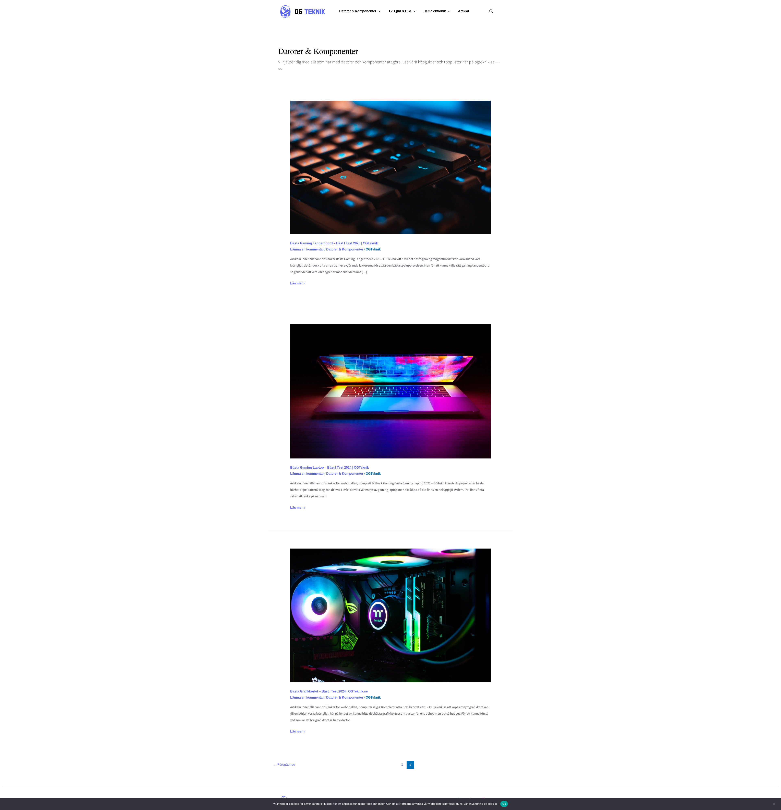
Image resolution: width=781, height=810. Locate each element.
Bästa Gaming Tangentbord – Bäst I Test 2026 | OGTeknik (334, 243)
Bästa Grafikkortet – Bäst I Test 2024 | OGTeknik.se (329, 691)
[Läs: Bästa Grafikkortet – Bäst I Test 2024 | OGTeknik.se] (390, 615)
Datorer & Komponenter (357, 11)
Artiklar (463, 11)
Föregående (284, 764)
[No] (774, 806)
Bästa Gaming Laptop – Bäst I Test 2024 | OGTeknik (329, 467)
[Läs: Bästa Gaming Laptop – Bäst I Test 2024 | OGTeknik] (390, 391)
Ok (504, 803)
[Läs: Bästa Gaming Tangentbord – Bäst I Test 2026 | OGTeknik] (390, 167)
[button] (491, 11)
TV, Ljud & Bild (399, 11)
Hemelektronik (434, 11)
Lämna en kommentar (307, 249)
